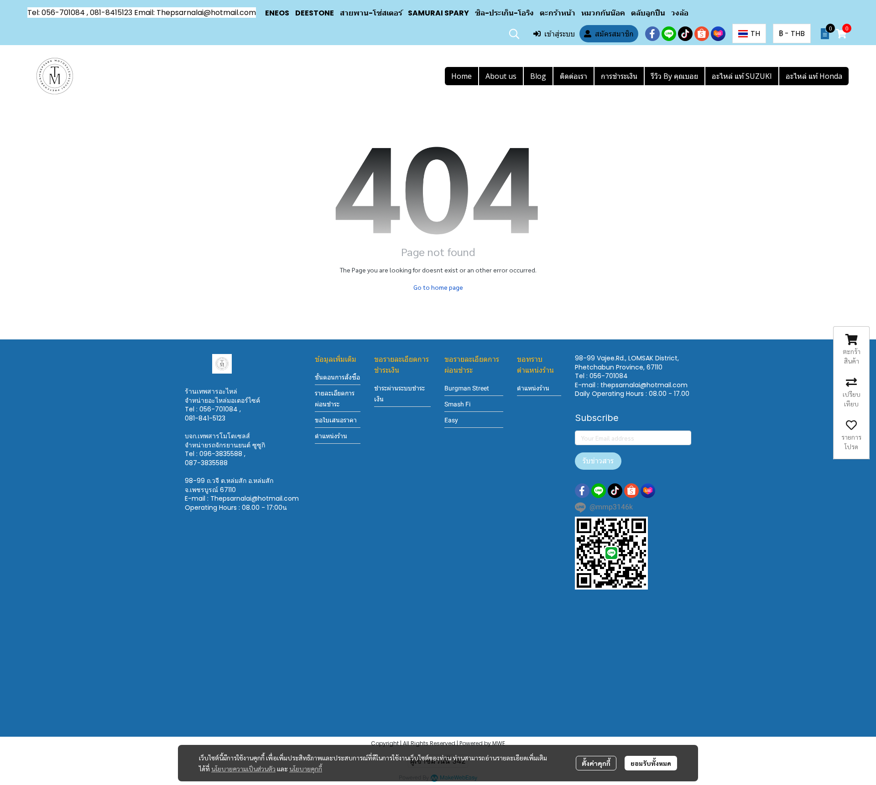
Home (461, 76)
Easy (451, 420)
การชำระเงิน (619, 76)
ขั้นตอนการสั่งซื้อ (337, 377)
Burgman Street (466, 388)
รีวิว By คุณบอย (674, 76)
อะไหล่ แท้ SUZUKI (742, 76)
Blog (538, 76)
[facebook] (652, 33)
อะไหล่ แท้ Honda (814, 76)
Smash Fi (457, 404)
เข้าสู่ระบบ (559, 34)
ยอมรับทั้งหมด (651, 763)
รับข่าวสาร (598, 461)
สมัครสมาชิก (614, 34)
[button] (514, 33)
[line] (669, 33)
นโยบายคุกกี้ (305, 768)
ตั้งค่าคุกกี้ (596, 763)
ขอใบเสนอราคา (336, 420)
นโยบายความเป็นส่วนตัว (243, 768)
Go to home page (438, 287)
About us (500, 76)
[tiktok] (685, 33)
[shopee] (701, 33)
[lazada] (718, 33)
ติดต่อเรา (573, 76)
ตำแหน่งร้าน (331, 436)
